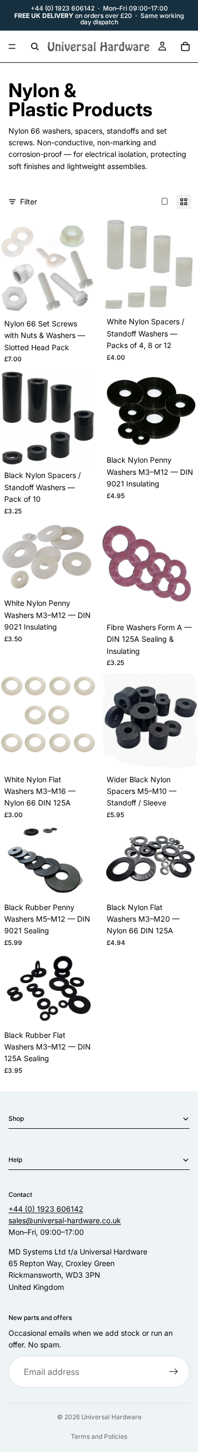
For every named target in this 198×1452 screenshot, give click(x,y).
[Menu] (12, 46)
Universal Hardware (111, 1417)
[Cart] (185, 46)
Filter (28, 201)
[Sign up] (174, 1372)
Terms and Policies (99, 1436)
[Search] (34, 46)
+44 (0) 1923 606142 (63, 8)
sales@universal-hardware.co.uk (64, 1220)
